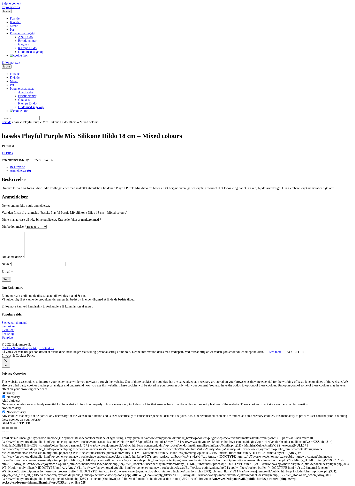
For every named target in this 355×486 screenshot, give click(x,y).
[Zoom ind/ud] (15, 428)
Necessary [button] (8, 392)
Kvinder (15, 22)
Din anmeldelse (13, 257)
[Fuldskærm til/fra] (11, 428)
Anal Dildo (25, 37)
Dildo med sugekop (31, 51)
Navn (6, 264)
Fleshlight (8, 330)
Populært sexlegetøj (22, 33)
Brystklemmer (27, 40)
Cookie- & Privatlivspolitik (19, 348)
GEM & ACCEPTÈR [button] (16, 423)
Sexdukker (9, 326)
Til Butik (7, 153)
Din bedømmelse (14, 226)
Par (12, 29)
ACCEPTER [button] (295, 352)
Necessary (13, 397)
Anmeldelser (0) (20, 170)
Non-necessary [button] (11, 408)
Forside (15, 18)
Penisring (8, 333)
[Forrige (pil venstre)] (3, 431)
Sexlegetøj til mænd (14, 322)
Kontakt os (46, 348)
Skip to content (11, 3)
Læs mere (275, 352)
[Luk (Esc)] (3, 428)
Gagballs (24, 44)
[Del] (7, 428)
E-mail (7, 271)
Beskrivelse (17, 167)
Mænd (14, 26)
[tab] (181, 167)
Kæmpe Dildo (27, 48)
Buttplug (7, 337)
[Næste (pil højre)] (7, 431)
